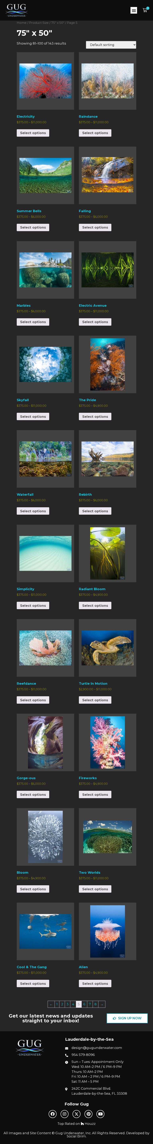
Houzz (90, 1124)
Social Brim (76, 1136)
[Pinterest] (88, 1114)
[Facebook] (53, 1114)
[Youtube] (100, 1114)
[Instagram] (65, 1114)
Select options (33, 133)
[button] (133, 10)
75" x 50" (57, 23)
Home (21, 23)
